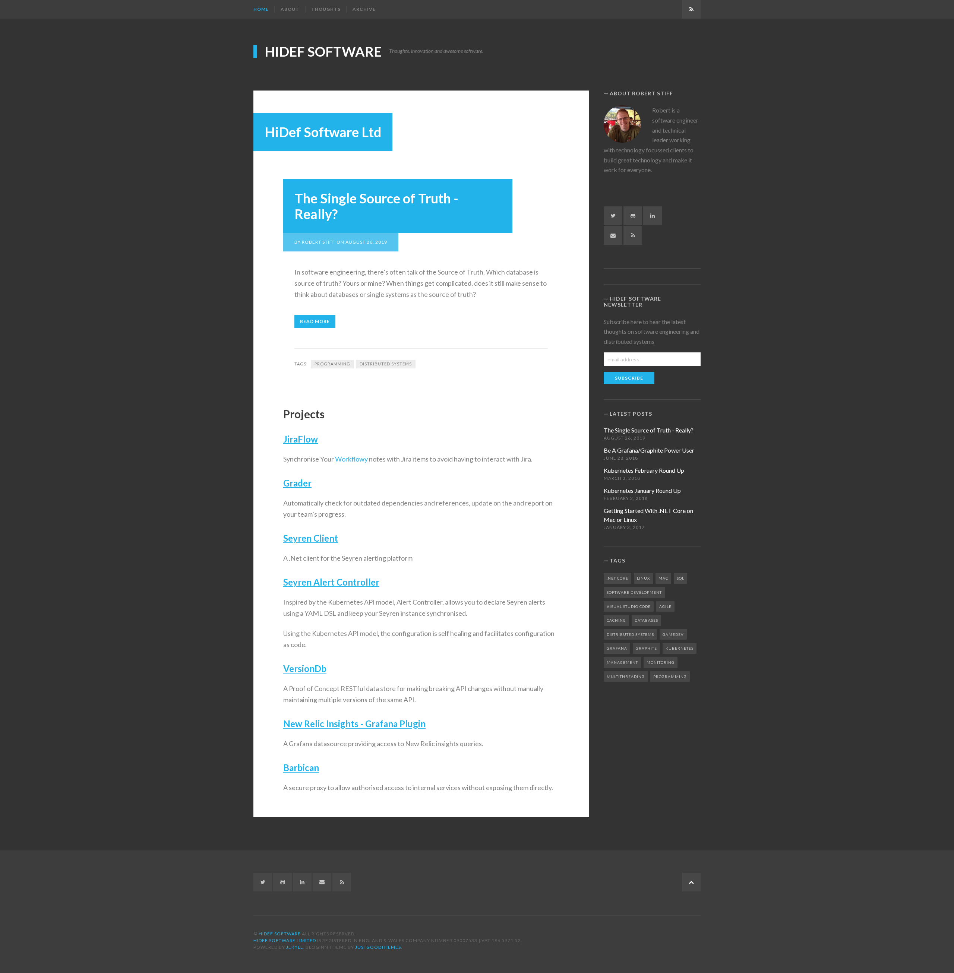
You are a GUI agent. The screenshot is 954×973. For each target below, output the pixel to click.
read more (315, 321)
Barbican (301, 767)
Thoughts (326, 9)
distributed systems (386, 363)
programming (332, 363)
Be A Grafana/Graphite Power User (649, 450)
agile (665, 606)
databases (646, 620)
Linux (643, 578)
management (622, 662)
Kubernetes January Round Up (642, 490)
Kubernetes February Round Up (644, 470)
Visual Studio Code (629, 606)
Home (261, 9)
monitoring (661, 662)
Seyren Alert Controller (331, 582)
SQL (680, 578)
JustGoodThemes (378, 947)
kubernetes (680, 648)
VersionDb (304, 668)
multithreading (626, 676)
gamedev (673, 634)
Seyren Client (310, 538)
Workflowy (351, 459)
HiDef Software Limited (284, 940)
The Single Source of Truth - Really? (376, 206)
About (290, 9)
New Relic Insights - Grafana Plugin (354, 723)
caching (616, 620)
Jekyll (294, 947)
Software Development (634, 592)
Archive (364, 9)
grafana (617, 648)
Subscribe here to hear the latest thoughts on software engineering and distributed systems (651, 331)
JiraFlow (300, 439)
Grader (297, 483)
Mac (663, 578)
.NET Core (617, 578)
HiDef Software (323, 51)
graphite (646, 648)
